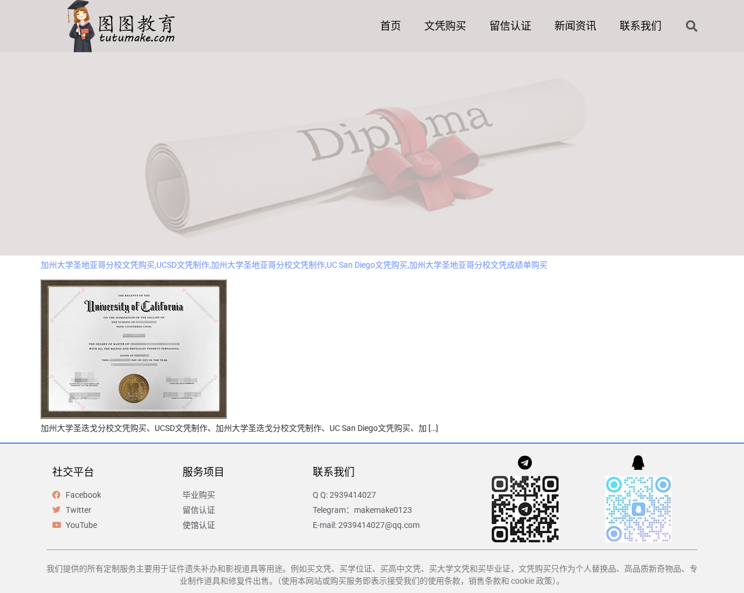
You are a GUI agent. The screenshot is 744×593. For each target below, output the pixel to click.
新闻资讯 (575, 26)
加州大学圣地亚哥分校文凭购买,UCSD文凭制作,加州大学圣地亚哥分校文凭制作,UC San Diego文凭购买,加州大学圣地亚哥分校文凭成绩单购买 (294, 264)
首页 (390, 26)
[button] (691, 26)
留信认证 (510, 26)
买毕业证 (494, 568)
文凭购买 (445, 26)
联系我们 (640, 26)
